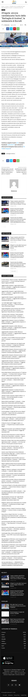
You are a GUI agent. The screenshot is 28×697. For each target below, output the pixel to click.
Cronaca (7, 6)
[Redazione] (2, 25)
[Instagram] (12, 685)
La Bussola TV (11, 144)
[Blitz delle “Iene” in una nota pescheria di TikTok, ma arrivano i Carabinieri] (5, 606)
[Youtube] (19, 685)
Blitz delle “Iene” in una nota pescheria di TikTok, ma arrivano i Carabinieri (18, 606)
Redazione (7, 24)
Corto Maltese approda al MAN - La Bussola (11, 491)
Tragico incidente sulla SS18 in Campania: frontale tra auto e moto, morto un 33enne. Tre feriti (18, 203)
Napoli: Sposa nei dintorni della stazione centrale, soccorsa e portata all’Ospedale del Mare (17, 621)
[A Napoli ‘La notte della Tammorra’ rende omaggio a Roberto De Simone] (5, 247)
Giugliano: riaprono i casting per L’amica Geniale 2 (13, 317)
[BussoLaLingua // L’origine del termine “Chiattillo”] (5, 614)
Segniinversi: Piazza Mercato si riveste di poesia (12, 311)
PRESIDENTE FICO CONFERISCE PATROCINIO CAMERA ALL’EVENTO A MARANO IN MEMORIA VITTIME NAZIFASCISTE (12, 564)
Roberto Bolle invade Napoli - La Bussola (10, 401)
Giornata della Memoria (7, 562)
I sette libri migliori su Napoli (15, 471)
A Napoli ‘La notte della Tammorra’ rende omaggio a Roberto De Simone (18, 247)
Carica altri (13, 271)
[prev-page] (2, 227)
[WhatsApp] (18, 28)
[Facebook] (7, 28)
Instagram (7, 148)
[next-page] (5, 227)
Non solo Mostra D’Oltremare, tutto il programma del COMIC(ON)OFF (13, 492)
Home (2, 6)
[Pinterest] (14, 28)
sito (17, 143)
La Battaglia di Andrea (10, 153)
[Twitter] (11, 28)
